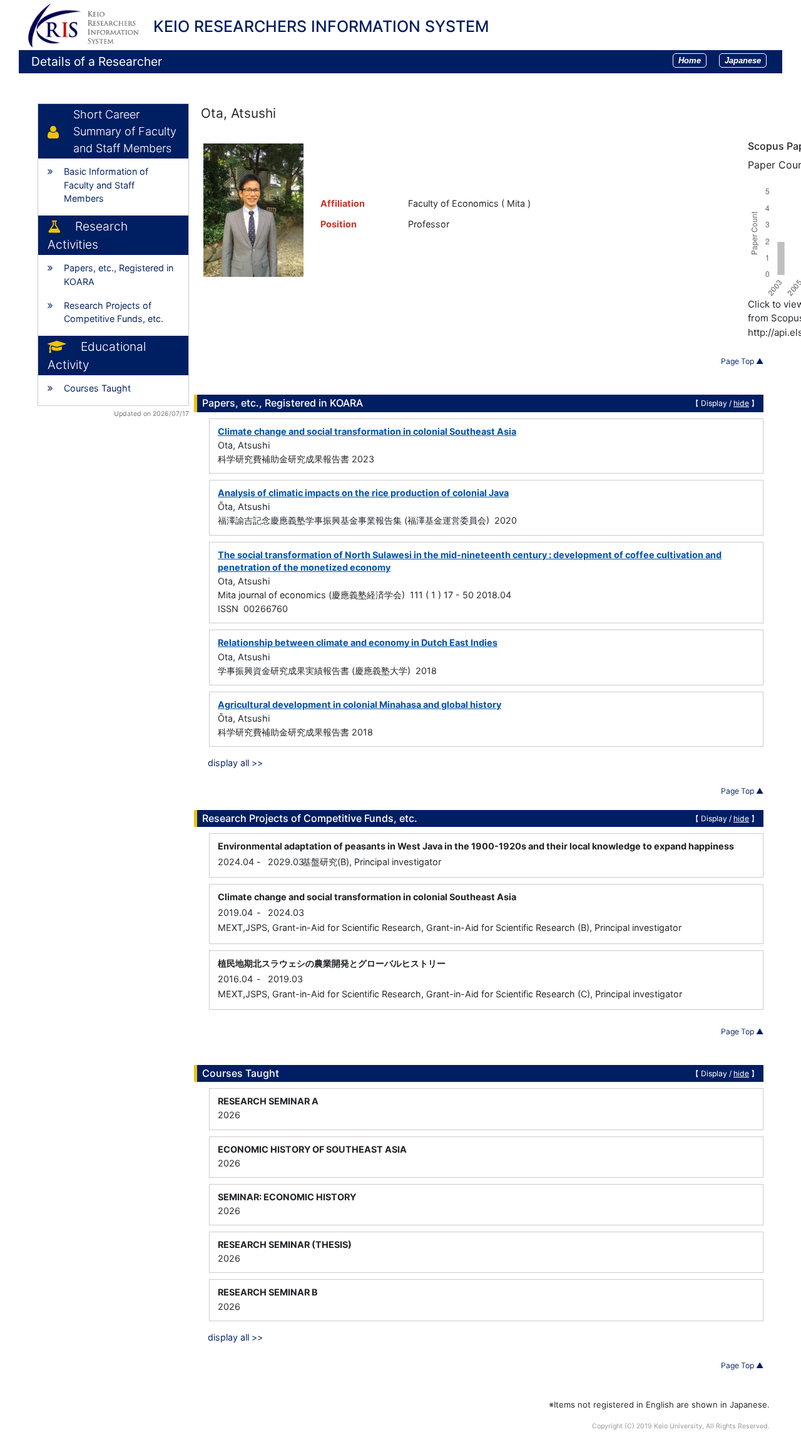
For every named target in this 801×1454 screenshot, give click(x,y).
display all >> (235, 762)
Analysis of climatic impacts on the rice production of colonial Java (363, 492)
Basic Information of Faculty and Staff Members (106, 185)
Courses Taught (97, 388)
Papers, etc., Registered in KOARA (118, 274)
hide (741, 403)
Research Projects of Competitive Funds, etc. (113, 312)
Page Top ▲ (742, 361)
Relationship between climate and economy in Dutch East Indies (357, 642)
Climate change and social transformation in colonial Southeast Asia (367, 431)
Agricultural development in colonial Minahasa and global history (359, 704)
